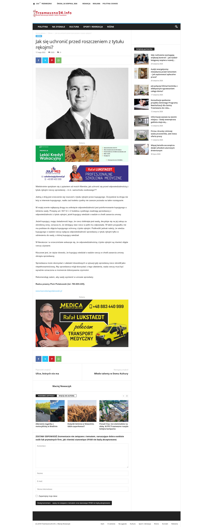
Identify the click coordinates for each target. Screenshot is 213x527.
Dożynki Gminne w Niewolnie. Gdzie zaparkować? (81, 425)
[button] (176, 27)
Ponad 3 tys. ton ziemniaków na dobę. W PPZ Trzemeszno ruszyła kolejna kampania (113, 426)
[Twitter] (45, 60)
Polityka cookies (110, 3)
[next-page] (126, 395)
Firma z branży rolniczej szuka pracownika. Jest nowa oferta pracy (164, 134)
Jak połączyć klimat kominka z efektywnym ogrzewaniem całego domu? (164, 88)
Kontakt (165, 524)
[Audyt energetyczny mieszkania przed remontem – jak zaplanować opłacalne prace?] (141, 73)
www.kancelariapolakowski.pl (49, 291)
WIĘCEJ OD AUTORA (66, 396)
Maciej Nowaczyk (61, 386)
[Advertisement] (156, 207)
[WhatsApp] (58, 60)
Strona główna (40, 33)
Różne (110, 26)
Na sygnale (58, 26)
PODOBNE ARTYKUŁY (46, 396)
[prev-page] (123, 395)
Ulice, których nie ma (47, 373)
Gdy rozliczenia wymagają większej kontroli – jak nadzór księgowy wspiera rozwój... (164, 57)
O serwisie (111, 524)
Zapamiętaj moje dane (48, 496)
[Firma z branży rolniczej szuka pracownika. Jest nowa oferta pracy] (141, 135)
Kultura (74, 26)
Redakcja (86, 3)
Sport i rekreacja (93, 26)
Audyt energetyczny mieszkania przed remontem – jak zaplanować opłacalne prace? (163, 73)
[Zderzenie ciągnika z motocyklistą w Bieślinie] (50, 411)
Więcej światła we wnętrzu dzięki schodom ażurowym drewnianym (163, 148)
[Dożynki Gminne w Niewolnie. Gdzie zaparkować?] (82, 411)
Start (102, 524)
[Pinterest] (52, 60)
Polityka (43, 26)
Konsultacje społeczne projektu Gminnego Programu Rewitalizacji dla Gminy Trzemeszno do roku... (164, 104)
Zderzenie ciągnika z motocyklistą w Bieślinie (46, 425)
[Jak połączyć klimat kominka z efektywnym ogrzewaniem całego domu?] (141, 90)
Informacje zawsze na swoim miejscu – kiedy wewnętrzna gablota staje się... (164, 119)
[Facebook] (38, 60)
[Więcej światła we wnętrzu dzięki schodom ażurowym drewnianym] (141, 149)
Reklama (96, 3)
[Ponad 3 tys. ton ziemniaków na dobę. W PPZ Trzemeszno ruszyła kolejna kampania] (113, 411)
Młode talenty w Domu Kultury (111, 373)
